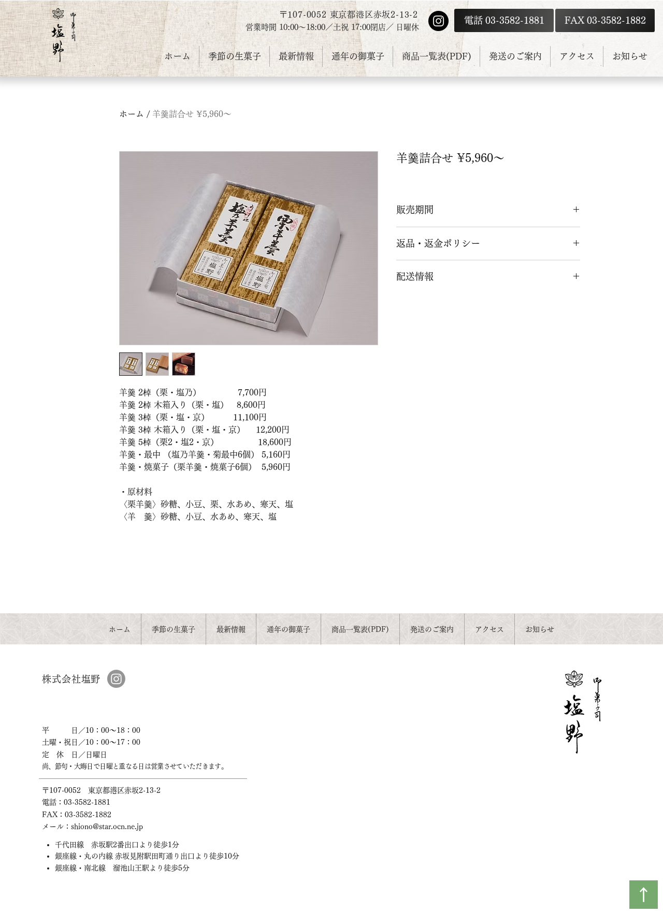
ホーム (131, 114)
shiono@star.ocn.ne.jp (107, 826)
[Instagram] (438, 21)
